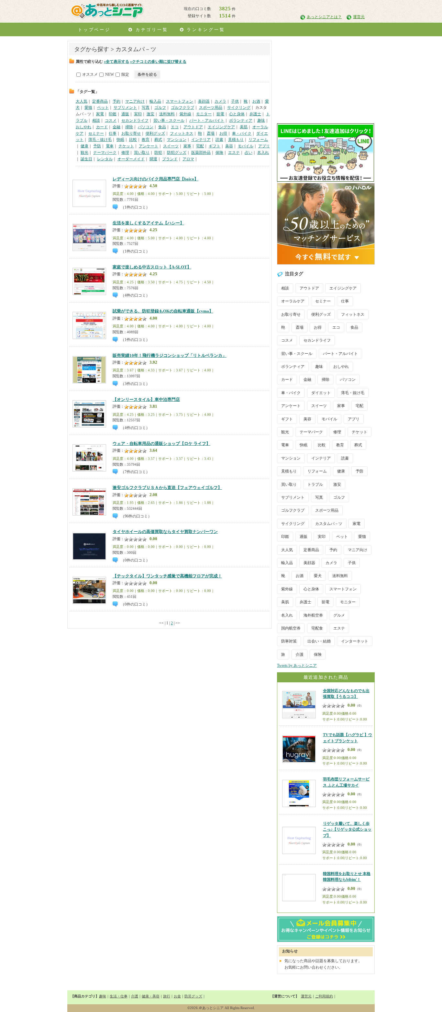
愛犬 (318, 576)
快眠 (120, 139)
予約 (116, 101)
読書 (219, 139)
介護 (300, 654)
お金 (177, 996)
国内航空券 (291, 628)
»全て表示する (116, 61)
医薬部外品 (201, 152)
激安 (150, 114)
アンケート (148, 146)
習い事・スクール (168, 120)
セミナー (96, 133)
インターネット (354, 641)
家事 (187, 146)
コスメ (110, 120)
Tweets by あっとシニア (297, 665)
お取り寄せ (131, 133)
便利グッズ (155, 133)
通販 (125, 114)
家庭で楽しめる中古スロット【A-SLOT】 (152, 267)
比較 (133, 139)
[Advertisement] (325, 81)
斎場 (211, 133)
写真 (145, 107)
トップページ (94, 29)
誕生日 (86, 159)
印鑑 (112, 114)
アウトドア (193, 127)
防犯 (158, 152)
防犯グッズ (176, 152)
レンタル (105, 159)
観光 (84, 152)
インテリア (201, 139)
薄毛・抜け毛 (100, 139)
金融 (116, 127)
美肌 (244, 127)
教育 (145, 139)
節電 (220, 114)
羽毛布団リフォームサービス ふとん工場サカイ (346, 782)
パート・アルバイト (206, 120)
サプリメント (125, 107)
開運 (153, 159)
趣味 (261, 120)
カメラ (220, 101)
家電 (100, 114)
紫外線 (185, 114)
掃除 (129, 127)
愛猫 (88, 107)
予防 (97, 146)
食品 (162, 127)
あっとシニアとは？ (324, 17)
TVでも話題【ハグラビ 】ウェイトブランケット (347, 738)
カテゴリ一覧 (150, 29)
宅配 (200, 146)
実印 (138, 114)
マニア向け (135, 101)
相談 (96, 120)
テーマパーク (104, 152)
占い (248, 152)
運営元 (359, 17)
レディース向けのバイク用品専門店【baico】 (155, 179)
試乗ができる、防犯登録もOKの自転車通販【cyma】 (163, 311)
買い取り (141, 152)
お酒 (256, 101)
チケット (126, 146)
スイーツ (171, 146)
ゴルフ (160, 107)
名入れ (263, 152)
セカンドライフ (135, 120)
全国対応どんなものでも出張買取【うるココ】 (346, 693)
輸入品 (155, 101)
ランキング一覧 (204, 29)
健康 (84, 146)
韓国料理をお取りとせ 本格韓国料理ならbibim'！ (346, 876)
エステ (234, 152)
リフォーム (258, 139)
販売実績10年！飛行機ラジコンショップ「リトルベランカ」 (170, 355)
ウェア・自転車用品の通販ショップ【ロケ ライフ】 (161, 443)
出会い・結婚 (319, 641)
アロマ (188, 159)
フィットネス (181, 133)
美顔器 (204, 101)
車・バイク (241, 133)
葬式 (158, 139)
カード (102, 127)
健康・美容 (151, 996)
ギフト (214, 146)
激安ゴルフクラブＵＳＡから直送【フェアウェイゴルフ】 (167, 487)
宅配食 (317, 628)
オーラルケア (292, 301)
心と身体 (237, 114)
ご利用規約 (324, 996)
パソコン (145, 127)
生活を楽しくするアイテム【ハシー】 (148, 223)
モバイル (245, 146)
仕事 (112, 133)
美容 (229, 146)
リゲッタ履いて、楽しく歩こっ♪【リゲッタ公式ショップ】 (347, 829)
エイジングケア (221, 127)
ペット (103, 107)
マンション (176, 139)
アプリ (264, 146)
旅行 (166, 996)
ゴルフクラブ (182, 107)
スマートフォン (179, 101)
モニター (204, 114)
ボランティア (240, 120)
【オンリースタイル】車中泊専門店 (146, 399)
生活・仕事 (118, 996)
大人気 (81, 101)
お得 (223, 133)
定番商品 (100, 101)
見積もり (236, 139)
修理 (125, 152)
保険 (219, 152)
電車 (110, 146)
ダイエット (321, 393)
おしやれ (83, 127)
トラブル (315, 484)
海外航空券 (313, 615)
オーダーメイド (131, 159)
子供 (235, 101)
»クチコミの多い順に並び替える (158, 61)
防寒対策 (289, 641)
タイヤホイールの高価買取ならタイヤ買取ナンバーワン (165, 531)
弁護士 (255, 114)
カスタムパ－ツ (328, 523)
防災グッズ (193, 996)
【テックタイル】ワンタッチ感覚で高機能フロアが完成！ (167, 576)
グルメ (339, 615)
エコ (175, 127)
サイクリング (238, 107)
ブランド (170, 159)
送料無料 (167, 114)
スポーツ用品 (210, 107)
